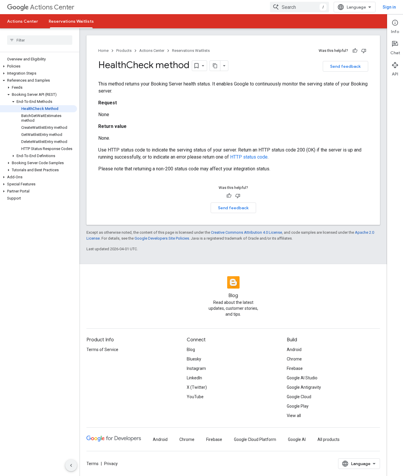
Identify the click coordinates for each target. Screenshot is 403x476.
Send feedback (345, 66)
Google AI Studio (302, 377)
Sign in (389, 7)
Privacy (111, 463)
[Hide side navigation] (71, 465)
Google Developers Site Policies (162, 238)
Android (294, 349)
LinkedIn (194, 377)
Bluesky (194, 359)
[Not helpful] (363, 50)
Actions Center (52, 7)
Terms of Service (102, 349)
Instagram (196, 368)
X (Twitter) (197, 387)
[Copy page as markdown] (215, 66)
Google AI (297, 439)
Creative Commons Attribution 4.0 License (246, 232)
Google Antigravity (304, 387)
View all (294, 415)
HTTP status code (249, 157)
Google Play (298, 406)
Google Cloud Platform (255, 439)
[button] (38, 66)
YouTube (195, 396)
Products (124, 50)
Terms (92, 463)
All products (328, 439)
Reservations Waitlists (71, 21)
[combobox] (299, 7)
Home (103, 50)
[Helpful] (354, 50)
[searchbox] (39, 40)
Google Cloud (299, 396)
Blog (191, 349)
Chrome (294, 359)
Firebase (295, 368)
